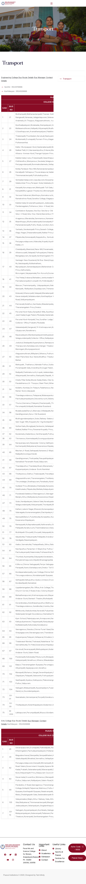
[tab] (71, 79)
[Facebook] (5, 854)
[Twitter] (10, 854)
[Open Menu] (52, 3)
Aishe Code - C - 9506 (77, 848)
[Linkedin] (15, 854)
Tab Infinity (40, 875)
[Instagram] (13, 860)
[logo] (8, 3)
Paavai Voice (77, 858)
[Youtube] (7, 860)
